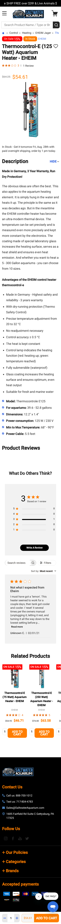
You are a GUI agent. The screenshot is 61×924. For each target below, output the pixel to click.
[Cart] (55, 13)
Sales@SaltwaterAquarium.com (25, 807)
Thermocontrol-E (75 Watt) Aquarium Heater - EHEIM (15, 697)
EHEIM (42, 38)
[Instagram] (5, 838)
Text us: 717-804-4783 (19, 801)
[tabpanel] (14, 702)
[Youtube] (20, 838)
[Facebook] (12, 838)
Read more (17, 626)
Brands (12, 870)
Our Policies (17, 852)
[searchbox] (17, 563)
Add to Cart (46, 918)
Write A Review (34, 547)
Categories (16, 861)
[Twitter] (27, 838)
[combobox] (43, 571)
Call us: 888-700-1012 (19, 795)
